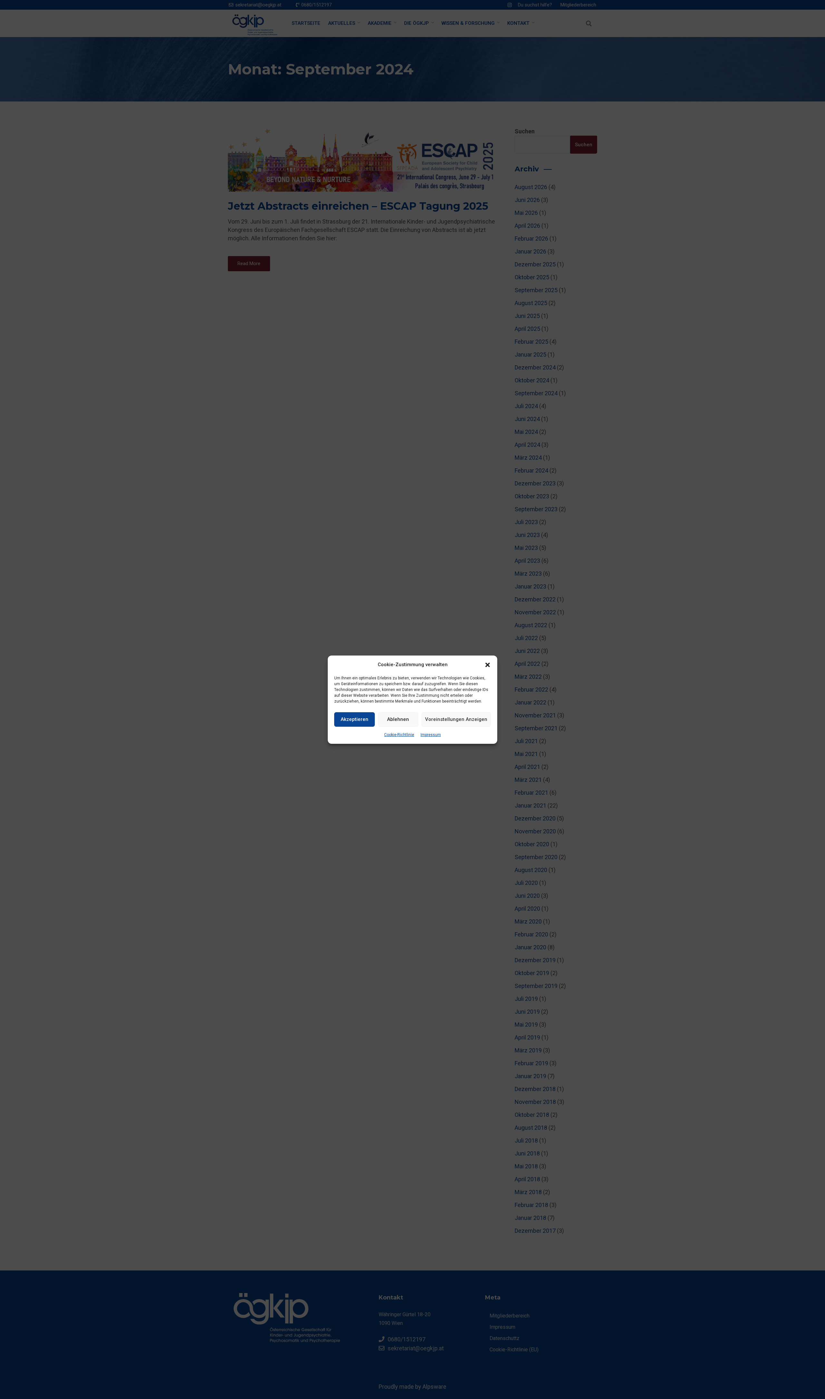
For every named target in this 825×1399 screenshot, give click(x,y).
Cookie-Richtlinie (399, 735)
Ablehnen (398, 719)
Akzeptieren (354, 719)
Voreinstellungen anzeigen (456, 719)
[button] (487, 664)
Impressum (431, 735)
